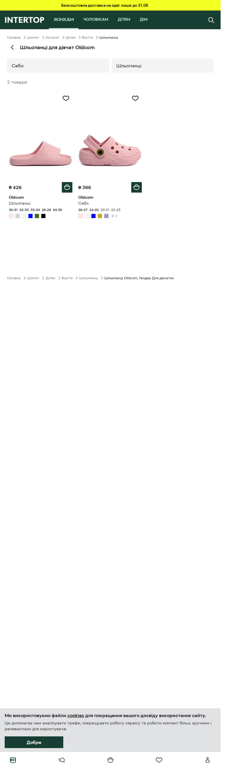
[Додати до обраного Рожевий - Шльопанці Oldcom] (66, 98)
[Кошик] (110, 760)
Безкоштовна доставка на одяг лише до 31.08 (104, 5)
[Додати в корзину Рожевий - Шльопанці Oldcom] (67, 187)
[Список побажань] (159, 760)
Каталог (52, 37)
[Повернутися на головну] (24, 20)
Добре (34, 742)
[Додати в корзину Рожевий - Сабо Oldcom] (136, 187)
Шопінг (33, 37)
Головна (14, 37)
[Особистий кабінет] (208, 760)
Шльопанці (129, 65)
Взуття (87, 37)
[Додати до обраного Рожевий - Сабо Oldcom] (135, 98)
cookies (75, 715)
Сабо (18, 65)
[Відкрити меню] (61, 760)
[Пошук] (211, 20)
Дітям (71, 37)
